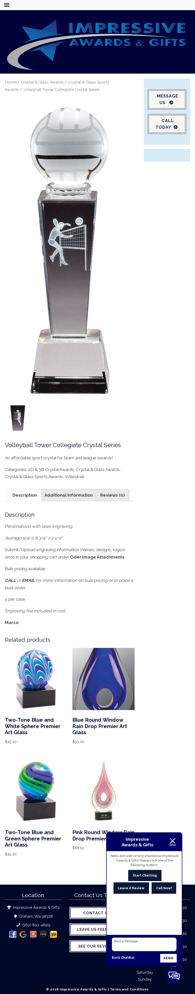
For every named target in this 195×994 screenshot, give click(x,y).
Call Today (164, 124)
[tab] (24, 495)
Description (24, 495)
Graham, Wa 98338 (35, 916)
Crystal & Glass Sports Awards (34, 476)
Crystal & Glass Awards (42, 82)
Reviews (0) (112, 495)
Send (168, 958)
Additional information (68, 495)
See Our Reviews (97, 946)
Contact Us (96, 913)
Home (11, 82)
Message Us (167, 99)
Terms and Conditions (129, 989)
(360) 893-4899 (35, 925)
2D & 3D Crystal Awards (51, 469)
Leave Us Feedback (98, 929)
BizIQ (116, 957)
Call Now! (164, 888)
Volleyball (74, 476)
